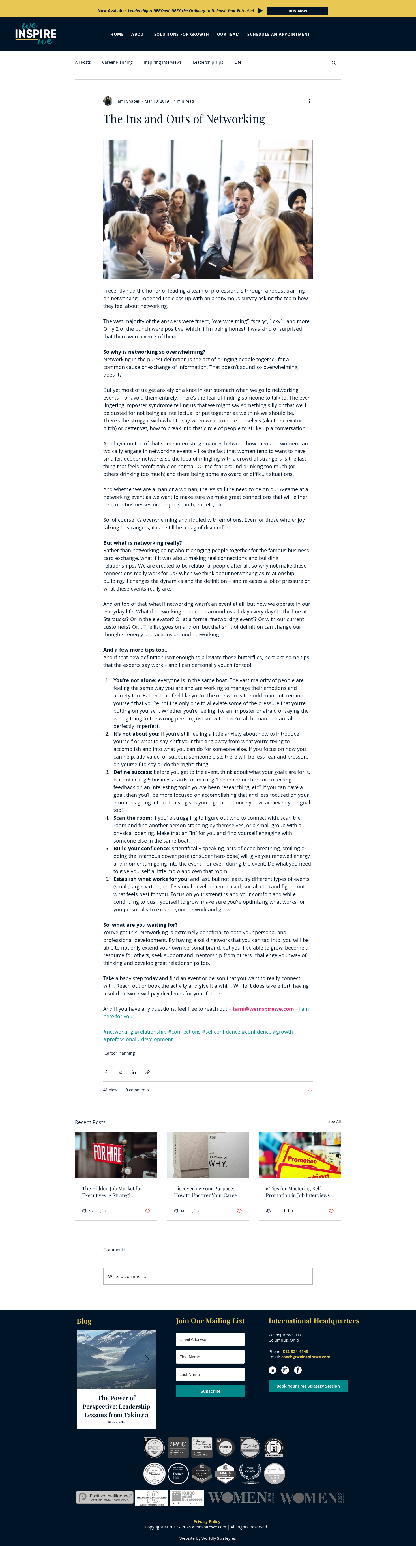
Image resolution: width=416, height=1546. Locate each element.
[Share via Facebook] (106, 1072)
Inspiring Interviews (163, 62)
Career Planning (117, 62)
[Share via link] (147, 1072)
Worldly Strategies (218, 1538)
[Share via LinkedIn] (133, 1072)
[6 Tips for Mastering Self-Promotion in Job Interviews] (300, 1155)
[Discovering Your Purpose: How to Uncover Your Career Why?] (208, 1155)
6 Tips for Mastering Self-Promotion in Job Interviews (298, 1192)
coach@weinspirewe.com (306, 1357)
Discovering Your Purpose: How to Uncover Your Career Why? (206, 1192)
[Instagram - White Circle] (285, 1370)
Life (238, 62)
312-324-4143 (295, 1351)
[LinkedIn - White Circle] (272, 1370)
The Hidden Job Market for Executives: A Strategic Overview (112, 1192)
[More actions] (309, 101)
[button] (333, 62)
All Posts (83, 62)
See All (334, 1121)
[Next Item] (146, 1359)
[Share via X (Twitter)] (120, 1072)
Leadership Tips (208, 62)
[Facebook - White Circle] (298, 1370)
